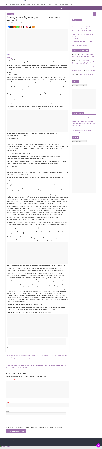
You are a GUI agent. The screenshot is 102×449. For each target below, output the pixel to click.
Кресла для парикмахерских (79, 128)
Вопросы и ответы (32, 8)
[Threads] (23, 27)
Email (8, 411)
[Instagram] (27, 27)
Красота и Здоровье (60, 8)
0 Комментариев (25, 22)
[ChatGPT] (30, 27)
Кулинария (48, 8)
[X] (11, 27)
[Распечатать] (9, 55)
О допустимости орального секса (81, 24)
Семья (41, 8)
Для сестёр (72, 8)
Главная (9, 8)
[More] (33, 27)
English (11, 58)
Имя (7, 402)
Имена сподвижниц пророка (79, 45)
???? (8, 58)
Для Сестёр (10, 14)
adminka (17, 22)
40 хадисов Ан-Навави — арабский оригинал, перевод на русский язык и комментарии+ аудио (83, 56)
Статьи (22, 8)
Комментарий (10, 379)
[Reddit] (14, 27)
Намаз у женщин (76, 38)
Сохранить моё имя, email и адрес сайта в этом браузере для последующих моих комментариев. (34, 427)
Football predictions (77, 70)
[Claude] (20, 27)
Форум (16, 8)
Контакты (89, 8)
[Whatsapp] (17, 27)
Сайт (7, 420)
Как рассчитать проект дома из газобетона (83, 121)
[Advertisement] (37, 40)
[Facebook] (8, 27)
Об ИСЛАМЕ (80, 8)
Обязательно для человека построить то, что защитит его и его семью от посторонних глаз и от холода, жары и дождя (36, 366)
